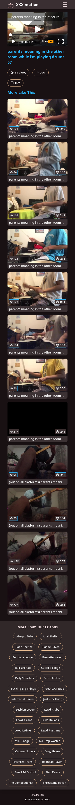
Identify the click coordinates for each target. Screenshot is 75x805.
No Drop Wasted (49, 741)
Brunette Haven (52, 657)
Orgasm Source (25, 751)
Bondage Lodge (22, 657)
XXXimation (27, 4)
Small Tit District (25, 772)
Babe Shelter (24, 647)
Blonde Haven (51, 647)
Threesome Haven (54, 782)
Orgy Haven (52, 751)
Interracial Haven (22, 699)
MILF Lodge (22, 741)
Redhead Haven (52, 762)
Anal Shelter (51, 636)
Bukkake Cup (23, 668)
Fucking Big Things (23, 688)
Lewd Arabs (51, 709)
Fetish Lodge (52, 678)
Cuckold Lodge (50, 668)
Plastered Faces (22, 762)
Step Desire (53, 772)
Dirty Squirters (24, 678)
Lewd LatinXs (23, 730)
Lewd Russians (50, 730)
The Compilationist (21, 782)
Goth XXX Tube (54, 688)
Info (17, 83)
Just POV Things (53, 699)
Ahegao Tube (24, 636)
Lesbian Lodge (25, 709)
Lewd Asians (24, 720)
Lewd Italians (50, 720)
